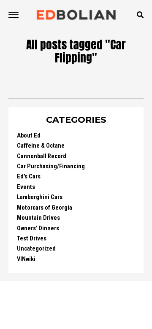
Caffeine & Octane (41, 145)
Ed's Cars (29, 176)
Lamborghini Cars (39, 197)
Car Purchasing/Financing (51, 166)
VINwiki (26, 259)
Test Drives (31, 238)
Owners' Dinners (38, 228)
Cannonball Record (41, 156)
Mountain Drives (38, 217)
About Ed (29, 135)
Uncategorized (36, 248)
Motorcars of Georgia (44, 207)
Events (26, 187)
